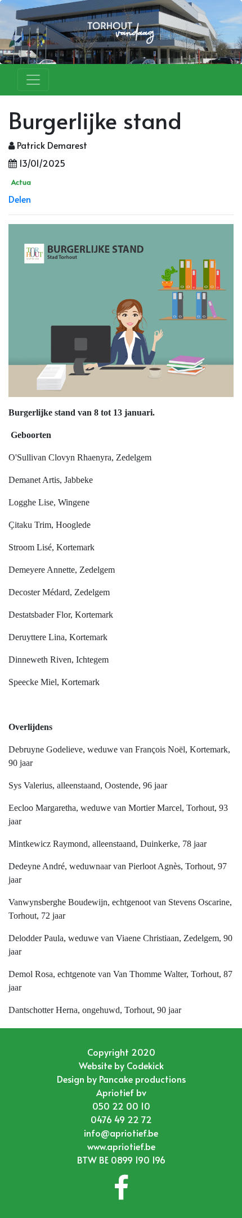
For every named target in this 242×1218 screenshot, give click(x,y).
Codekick (145, 1065)
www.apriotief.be (121, 1146)
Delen (19, 199)
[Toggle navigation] (33, 80)
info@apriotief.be (121, 1132)
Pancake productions (142, 1079)
